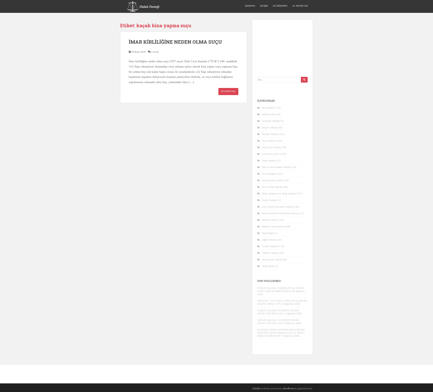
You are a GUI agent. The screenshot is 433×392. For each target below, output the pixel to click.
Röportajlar (268, 233)
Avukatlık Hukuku (271, 120)
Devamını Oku (228, 91)
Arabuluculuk (269, 114)
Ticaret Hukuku (270, 246)
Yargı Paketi (268, 266)
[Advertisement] (282, 46)
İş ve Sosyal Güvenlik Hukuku (277, 206)
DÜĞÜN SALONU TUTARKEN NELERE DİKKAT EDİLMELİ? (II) (278, 321)
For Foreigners (270, 173)
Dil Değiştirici (280, 5)
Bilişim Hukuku (270, 127)
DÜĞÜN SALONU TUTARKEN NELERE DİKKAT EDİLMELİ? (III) (278, 312)
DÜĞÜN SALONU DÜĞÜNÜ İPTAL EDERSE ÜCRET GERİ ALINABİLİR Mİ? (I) (280, 289)
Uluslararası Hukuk (272, 259)
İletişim (264, 5)
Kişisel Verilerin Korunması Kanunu (280, 213)
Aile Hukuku (268, 107)
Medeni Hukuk (269, 219)
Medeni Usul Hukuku (273, 226)
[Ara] (304, 80)
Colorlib (256, 388)
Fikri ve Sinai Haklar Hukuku (276, 167)
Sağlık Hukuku (269, 239)
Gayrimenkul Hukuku (273, 180)
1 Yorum (155, 51)
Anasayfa (250, 5)
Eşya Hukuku (269, 160)
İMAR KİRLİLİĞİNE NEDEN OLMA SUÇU (175, 42)
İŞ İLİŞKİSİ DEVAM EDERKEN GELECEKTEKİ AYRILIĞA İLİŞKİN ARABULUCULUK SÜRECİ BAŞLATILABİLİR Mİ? (281, 332)
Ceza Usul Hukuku (271, 147)
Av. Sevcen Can (300, 5)
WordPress (288, 388)
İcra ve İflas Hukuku (272, 186)
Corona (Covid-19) (272, 153)
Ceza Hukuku (269, 140)
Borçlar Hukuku (270, 134)
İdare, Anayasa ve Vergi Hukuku (279, 193)
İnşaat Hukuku (269, 200)
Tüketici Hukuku (270, 252)
